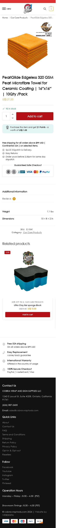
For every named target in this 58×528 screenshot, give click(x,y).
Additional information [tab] (14, 191)
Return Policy (9, 442)
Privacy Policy (9, 446)
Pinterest (6, 483)
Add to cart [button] (27, 314)
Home (5, 17)
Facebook (7, 467)
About (5, 422)
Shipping (7, 438)
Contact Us (8, 426)
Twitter (5, 479)
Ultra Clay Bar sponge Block (27, 305)
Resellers (6, 454)
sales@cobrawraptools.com (23, 410)
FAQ (4, 430)
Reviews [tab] (8, 198)
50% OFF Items (18, 302)
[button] (50, 9)
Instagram (7, 475)
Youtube (6, 471)
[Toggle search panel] (44, 9)
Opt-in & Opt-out (11, 450)
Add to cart (34, 116)
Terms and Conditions (13, 434)
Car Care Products (19, 17)
